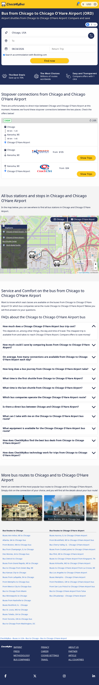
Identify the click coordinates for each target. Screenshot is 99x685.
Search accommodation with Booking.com (26, 54)
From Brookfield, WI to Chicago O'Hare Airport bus (72, 540)
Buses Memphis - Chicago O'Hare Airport (67, 577)
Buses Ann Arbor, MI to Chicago (16, 535)
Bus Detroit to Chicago (12, 558)
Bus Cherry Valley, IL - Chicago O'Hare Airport (69, 545)
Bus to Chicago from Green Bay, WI (18, 568)
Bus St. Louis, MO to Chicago (15, 609)
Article (72, 655)
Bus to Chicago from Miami (14, 591)
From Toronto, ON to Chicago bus (17, 619)
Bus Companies (22, 659)
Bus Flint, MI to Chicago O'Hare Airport (67, 554)
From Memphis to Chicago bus (16, 582)
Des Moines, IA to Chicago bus (16, 554)
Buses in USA (18, 638)
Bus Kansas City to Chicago (14, 572)
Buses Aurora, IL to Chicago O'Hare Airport (68, 535)
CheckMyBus (5, 638)
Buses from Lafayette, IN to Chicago (18, 577)
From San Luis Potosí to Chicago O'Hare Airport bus (72, 586)
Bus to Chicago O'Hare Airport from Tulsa (68, 591)
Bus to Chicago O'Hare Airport (53, 638)
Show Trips (86, 157)
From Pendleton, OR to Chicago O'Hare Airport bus (72, 582)
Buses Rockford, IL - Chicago (15, 605)
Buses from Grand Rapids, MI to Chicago (20, 563)
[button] (56, 263)
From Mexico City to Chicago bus (17, 586)
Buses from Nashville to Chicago (17, 600)
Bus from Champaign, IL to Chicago (18, 549)
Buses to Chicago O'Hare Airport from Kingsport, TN (72, 558)
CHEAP (7, 120)
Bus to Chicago (32, 638)
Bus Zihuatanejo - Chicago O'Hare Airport (68, 596)
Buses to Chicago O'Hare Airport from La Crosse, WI (72, 568)
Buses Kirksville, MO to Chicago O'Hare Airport (70, 563)
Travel (44, 659)
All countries (76, 659)
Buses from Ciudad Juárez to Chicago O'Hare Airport (72, 549)
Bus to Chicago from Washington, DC (19, 623)
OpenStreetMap (84, 272)
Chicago (60, 219)
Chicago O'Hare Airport (83, 219)
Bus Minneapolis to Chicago (15, 596)
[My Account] (77, 4)
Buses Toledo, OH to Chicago (15, 614)
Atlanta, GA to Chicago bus (14, 540)
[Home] (37, 4)
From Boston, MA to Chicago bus (17, 545)
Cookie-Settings (50, 655)
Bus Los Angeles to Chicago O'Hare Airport (68, 572)
